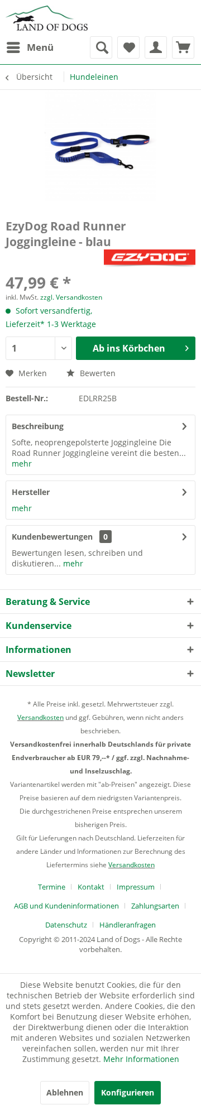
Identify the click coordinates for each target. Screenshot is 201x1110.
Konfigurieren (127, 1092)
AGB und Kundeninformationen (66, 906)
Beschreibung (38, 426)
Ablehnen (64, 1092)
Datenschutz (66, 925)
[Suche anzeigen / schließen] (101, 47)
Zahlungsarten (155, 906)
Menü (40, 47)
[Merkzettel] (128, 47)
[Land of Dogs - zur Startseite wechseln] (47, 18)
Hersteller (31, 492)
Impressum (136, 887)
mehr (22, 463)
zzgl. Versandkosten (71, 297)
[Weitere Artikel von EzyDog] (149, 259)
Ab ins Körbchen (129, 348)
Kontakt (91, 887)
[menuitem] (29, 47)
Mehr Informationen (141, 1059)
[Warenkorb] (183, 47)
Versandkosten (40, 717)
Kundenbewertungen (52, 536)
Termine (51, 887)
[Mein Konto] (156, 47)
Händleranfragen (127, 925)
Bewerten (97, 373)
